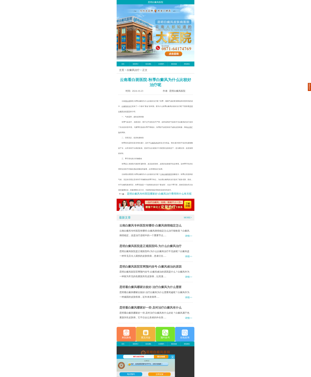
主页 (121, 70)
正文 (144, 70)
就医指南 (174, 64)
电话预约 (131, 374)
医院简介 (136, 64)
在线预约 (161, 64)
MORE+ (188, 217)
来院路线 (187, 64)
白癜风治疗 (133, 70)
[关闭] (172, 357)
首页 (122, 64)
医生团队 (148, 64)
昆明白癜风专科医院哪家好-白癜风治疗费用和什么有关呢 (159, 193)
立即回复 (160, 374)
